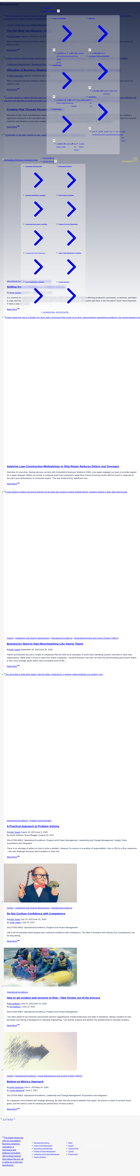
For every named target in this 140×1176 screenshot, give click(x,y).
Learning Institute (56, 312)
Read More (13, 484)
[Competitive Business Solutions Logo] (20, 160)
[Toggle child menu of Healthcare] (89, 49)
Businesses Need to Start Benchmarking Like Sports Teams (45, 643)
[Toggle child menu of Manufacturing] (54, 96)
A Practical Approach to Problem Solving (33, 826)
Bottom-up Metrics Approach (25, 1081)
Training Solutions (40, 1157)
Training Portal (73, 1148)
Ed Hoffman (14, 1003)
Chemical (87, 100)
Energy (115, 91)
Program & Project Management (44, 1151)
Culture (10, 638)
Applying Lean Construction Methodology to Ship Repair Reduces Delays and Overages (63, 466)
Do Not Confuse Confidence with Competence (36, 913)
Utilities (101, 91)
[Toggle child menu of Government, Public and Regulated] (89, 87)
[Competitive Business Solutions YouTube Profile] (136, 1143)
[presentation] (72, 387)
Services (48, 162)
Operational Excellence (61, 638)
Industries (50, 11)
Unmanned (81, 53)
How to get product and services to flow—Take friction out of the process (53, 997)
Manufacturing (70, 143)
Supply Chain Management (43, 1146)
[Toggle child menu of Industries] (58, 10)
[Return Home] (13, 1165)
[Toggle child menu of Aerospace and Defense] (54, 49)
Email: (93, 1145)
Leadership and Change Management (32, 638)
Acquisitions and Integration (43, 1148)
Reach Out (89, 1142)
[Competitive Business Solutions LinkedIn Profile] (129, 1142)
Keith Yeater (14, 649)
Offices (103, 53)
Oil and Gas (91, 103)
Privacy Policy (73, 1154)
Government (95, 91)
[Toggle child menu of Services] (55, 161)
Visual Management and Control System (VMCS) (96, 638)
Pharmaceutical (80, 100)
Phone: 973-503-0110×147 (94, 1147)
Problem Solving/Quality (41, 820)
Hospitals (94, 53)
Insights (48, 158)
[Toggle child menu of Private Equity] (54, 140)
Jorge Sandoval (16, 1087)
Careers (71, 1151)
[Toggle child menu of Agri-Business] (89, 128)
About (47, 8)
